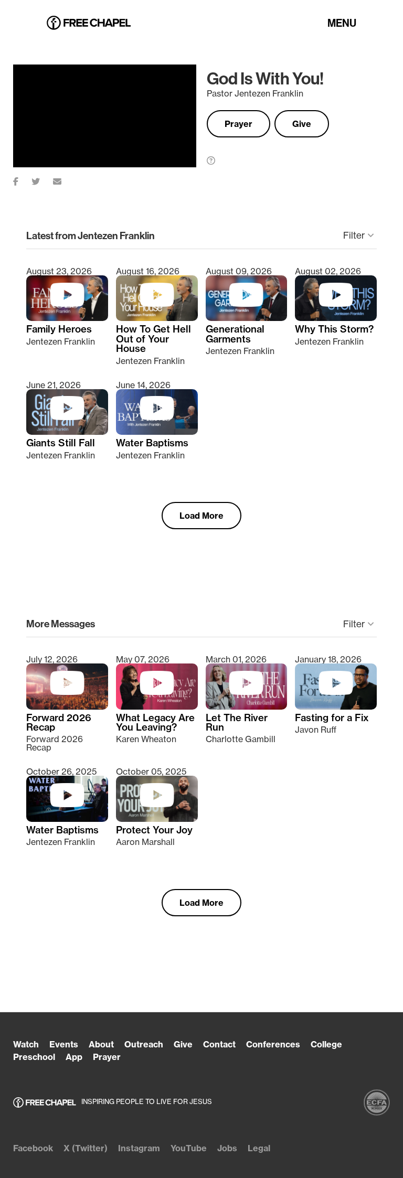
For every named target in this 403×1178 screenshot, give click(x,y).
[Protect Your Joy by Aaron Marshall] (157, 818)
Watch (26, 1044)
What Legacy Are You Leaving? (155, 723)
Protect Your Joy (154, 830)
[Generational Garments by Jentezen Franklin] (247, 318)
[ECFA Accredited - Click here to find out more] (377, 1102)
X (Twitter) (85, 1148)
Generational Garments (235, 334)
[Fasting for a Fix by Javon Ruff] (336, 706)
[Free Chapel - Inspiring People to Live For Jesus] (89, 23)
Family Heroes (59, 329)
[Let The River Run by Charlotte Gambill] (247, 706)
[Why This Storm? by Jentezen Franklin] (336, 318)
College (326, 1044)
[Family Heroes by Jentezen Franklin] (67, 318)
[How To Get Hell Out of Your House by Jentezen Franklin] (157, 318)
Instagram (139, 1148)
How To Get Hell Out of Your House (153, 339)
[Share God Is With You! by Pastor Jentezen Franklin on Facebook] (22, 179)
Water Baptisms (152, 443)
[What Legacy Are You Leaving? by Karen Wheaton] (157, 706)
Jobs (227, 1148)
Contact (219, 1044)
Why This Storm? (334, 329)
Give (301, 124)
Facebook (33, 1148)
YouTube (189, 1148)
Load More (201, 515)
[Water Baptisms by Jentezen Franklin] (157, 431)
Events (63, 1044)
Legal (259, 1148)
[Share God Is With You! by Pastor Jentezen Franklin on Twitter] (42, 179)
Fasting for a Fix (332, 718)
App (74, 1057)
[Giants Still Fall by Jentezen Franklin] (67, 431)
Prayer (238, 124)
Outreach (143, 1044)
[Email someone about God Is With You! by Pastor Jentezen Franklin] (64, 179)
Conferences (273, 1044)
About (101, 1044)
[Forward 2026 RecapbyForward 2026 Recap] (67, 706)
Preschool (34, 1057)
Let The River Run (237, 723)
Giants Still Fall (60, 443)
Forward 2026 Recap (58, 723)
